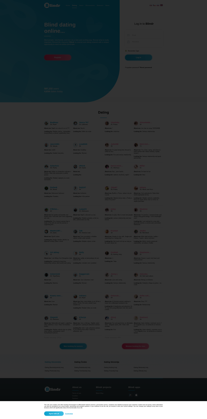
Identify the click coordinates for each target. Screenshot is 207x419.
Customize (69, 413)
